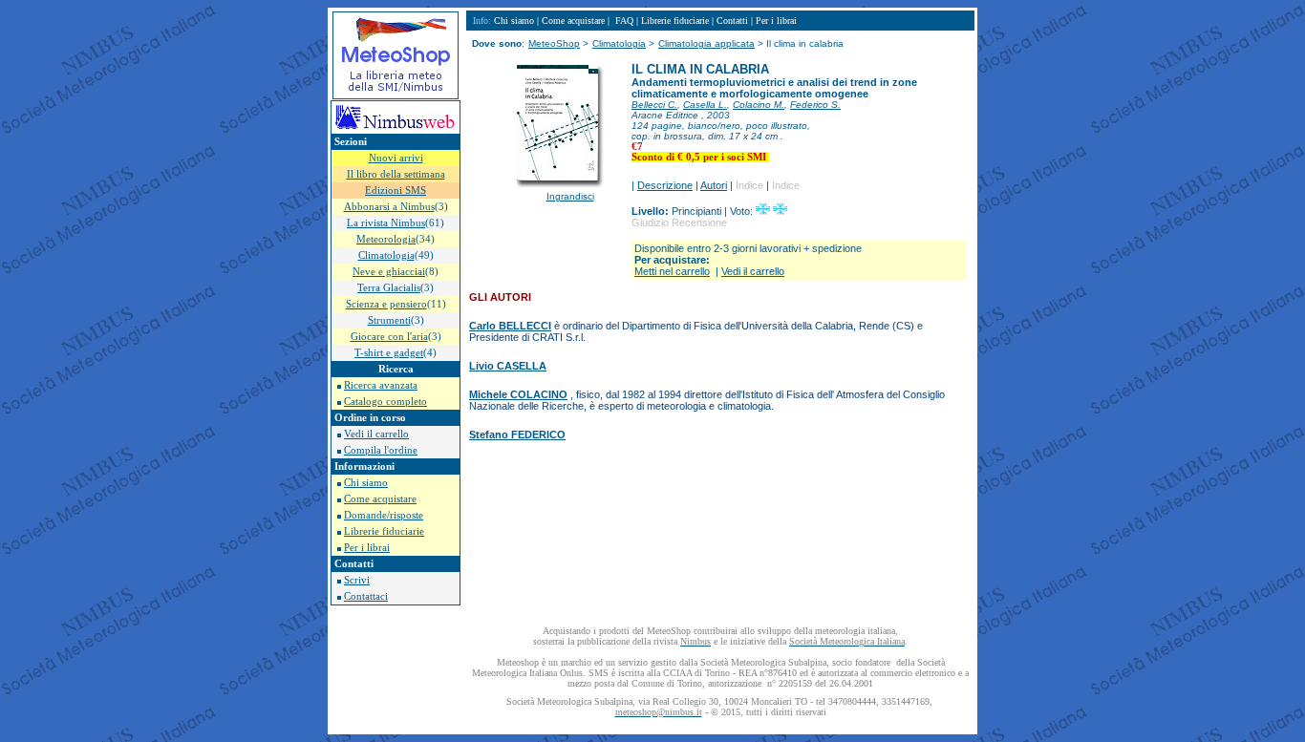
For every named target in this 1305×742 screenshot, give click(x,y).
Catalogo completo (385, 401)
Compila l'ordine (380, 450)
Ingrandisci (570, 196)
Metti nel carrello (672, 271)
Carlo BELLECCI (510, 325)
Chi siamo (366, 482)
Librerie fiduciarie (384, 531)
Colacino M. (758, 104)
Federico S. (815, 104)
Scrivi (357, 580)
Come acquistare (380, 499)
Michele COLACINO (518, 394)
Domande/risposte (383, 515)
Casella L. (705, 104)
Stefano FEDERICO (517, 434)
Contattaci (366, 596)
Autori (713, 185)
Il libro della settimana (396, 174)
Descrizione (665, 185)
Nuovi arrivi (396, 158)
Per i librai (367, 547)
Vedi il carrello (376, 434)
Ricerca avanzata (380, 385)
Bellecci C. (654, 104)
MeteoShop (554, 43)
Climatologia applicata (706, 43)
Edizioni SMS (395, 190)
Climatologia (619, 43)
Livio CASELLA (507, 365)
